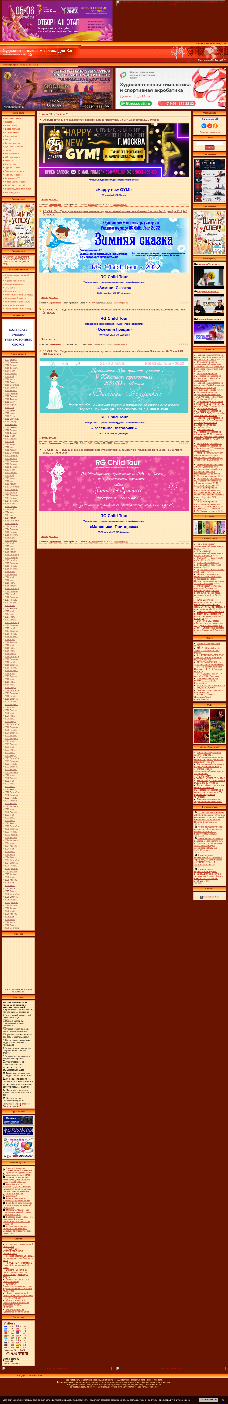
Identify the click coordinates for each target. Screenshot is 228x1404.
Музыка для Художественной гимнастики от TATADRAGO (19, 1174)
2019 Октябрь (11, 693)
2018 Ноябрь (11, 662)
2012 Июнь (10, 444)
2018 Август (10, 654)
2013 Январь (11, 464)
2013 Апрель (11, 472)
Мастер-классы (12, 284)
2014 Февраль (11, 501)
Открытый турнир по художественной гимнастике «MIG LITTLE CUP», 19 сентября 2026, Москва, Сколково (209, 412)
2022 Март (10, 775)
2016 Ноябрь (11, 594)
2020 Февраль (11, 704)
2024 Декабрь (11, 868)
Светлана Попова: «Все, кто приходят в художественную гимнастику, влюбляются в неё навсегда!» (209, 615)
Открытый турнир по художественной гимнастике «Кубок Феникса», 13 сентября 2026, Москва (208, 395)
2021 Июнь (10, 750)
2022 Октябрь (11, 795)
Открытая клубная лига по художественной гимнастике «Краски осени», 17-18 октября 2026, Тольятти (209, 447)
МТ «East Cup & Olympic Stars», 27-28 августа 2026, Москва (207, 650)
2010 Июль (10, 379)
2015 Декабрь (11, 563)
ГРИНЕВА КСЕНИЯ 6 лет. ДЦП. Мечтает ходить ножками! (209, 663)
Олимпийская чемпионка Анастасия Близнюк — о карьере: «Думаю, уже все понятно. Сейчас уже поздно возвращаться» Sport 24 (208, 590)
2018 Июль (10, 651)
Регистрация (26, 65)
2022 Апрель (11, 778)
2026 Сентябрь (12, 928)
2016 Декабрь (11, 597)
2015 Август (10, 552)
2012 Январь (11, 430)
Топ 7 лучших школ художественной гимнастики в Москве (208, 546)
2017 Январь (11, 600)
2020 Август (10, 721)
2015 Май (9, 543)
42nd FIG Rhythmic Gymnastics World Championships (204, 697)
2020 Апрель (11, 710)
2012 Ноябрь (11, 458)
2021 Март (10, 741)
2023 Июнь (10, 818)
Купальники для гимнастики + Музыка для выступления (209, 781)
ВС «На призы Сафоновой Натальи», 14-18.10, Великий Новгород (208, 669)
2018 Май (9, 645)
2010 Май (9, 376)
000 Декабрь (11, 359)
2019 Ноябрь (11, 696)
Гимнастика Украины (15, 302)
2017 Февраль (11, 603)
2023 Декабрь (11, 835)
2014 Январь (11, 498)
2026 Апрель (11, 914)
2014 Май (9, 509)
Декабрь (60, 114)
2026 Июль (10, 922)
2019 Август (10, 687)
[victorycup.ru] (209, 201)
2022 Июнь (10, 784)
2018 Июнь (10, 648)
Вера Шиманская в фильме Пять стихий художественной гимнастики (17, 1205)
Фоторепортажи (13, 305)
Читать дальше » (49, 199)
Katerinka (92, 205)
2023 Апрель (11, 812)
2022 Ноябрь (11, 798)
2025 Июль (10, 888)
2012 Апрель (11, 439)
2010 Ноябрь (11, 390)
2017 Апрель (11, 608)
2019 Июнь (10, 682)
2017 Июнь (10, 614)
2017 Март (10, 605)
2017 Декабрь (11, 631)
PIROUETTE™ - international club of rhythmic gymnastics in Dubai (17, 1265)
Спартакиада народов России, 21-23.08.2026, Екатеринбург (206, 680)
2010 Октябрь (11, 388)
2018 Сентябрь (12, 656)
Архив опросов (23, 1104)
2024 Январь (11, 837)
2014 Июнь (10, 512)
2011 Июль (10, 413)
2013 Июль (10, 481)
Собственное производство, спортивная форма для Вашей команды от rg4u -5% (209, 759)
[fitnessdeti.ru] (171, 108)
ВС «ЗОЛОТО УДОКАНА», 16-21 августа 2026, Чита (209, 686)
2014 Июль (10, 515)
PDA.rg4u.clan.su (211, 897)
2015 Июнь (10, 546)
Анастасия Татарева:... (208, 264)
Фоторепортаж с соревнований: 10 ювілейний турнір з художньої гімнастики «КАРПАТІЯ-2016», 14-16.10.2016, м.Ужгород (208, 860)
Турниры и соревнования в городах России (208, 691)
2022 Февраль (11, 772)
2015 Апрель (11, 540)
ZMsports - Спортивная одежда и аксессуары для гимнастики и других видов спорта (15, 1273)
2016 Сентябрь (12, 588)
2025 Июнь (10, 885)
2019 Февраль (11, 670)
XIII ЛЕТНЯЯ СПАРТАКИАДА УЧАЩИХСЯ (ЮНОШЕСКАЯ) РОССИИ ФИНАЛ (209, 657)
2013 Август (10, 484)
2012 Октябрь (11, 456)
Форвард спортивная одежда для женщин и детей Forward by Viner (18, 1258)
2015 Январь (11, 532)
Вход (35, 65)
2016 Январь (11, 566)
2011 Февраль (11, 399)
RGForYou (92, 303)
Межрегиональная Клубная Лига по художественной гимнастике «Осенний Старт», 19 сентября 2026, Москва (208, 456)
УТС (7, 288)
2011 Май (9, 407)
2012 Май (9, 441)
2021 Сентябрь (12, 758)
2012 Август (10, 450)
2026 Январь (11, 905)
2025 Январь (11, 871)
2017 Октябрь (11, 625)
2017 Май (9, 611)
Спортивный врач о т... (208, 291)
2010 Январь (11, 365)
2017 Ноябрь (11, 628)
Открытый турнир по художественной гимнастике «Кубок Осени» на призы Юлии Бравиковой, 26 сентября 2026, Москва (209, 367)
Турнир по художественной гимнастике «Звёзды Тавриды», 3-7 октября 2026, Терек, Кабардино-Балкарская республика (209, 422)
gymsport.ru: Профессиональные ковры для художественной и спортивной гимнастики (18, 1287)
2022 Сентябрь (12, 792)
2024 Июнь (10, 851)
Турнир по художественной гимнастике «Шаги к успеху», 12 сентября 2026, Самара (209, 403)
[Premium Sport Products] (57, 1369)
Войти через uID (209, 119)
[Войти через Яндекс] (209, 125)
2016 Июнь (10, 580)
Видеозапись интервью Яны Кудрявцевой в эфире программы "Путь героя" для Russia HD (18, 1220)
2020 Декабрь (11, 733)
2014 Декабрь (11, 529)
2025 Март (10, 877)
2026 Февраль (11, 908)
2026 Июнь (10, 919)
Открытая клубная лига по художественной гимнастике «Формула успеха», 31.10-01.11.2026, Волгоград (208, 482)
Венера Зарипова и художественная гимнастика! (16, 1199)
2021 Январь (11, 736)
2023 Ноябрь (11, 832)
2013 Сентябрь (12, 487)
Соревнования (12, 281)
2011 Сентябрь (12, 419)
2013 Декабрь (11, 495)
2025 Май (9, 883)
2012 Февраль (11, 433)
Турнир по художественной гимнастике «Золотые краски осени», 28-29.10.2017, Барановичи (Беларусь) (208, 830)
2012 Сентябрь (12, 453)
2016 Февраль (11, 569)
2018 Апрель (11, 642)
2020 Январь (11, 702)
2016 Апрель (11, 574)
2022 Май (9, 781)
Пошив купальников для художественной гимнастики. (208, 800)
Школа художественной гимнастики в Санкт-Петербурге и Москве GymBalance (18, 1295)
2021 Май (9, 747)
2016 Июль (10, 583)
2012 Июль (10, 447)
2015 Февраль (11, 535)
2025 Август (10, 891)
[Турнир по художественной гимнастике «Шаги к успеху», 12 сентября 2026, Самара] (18, 246)
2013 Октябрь (11, 489)
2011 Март (10, 402)
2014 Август (10, 518)
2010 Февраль (11, 368)
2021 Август (10, 755)
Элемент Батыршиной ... (209, 319)
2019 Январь (11, 668)
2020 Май (9, 713)
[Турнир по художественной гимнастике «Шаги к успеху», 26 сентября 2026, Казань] (209, 253)
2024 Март (10, 843)
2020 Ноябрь (11, 730)
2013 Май (9, 475)
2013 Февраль (11, 467)
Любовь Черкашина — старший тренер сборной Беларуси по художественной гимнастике (17, 1229)
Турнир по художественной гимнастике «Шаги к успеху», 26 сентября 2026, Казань (209, 357)
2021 (51, 114)
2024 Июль (10, 854)
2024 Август (10, 857)
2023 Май (9, 815)
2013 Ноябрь (11, 492)
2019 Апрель (11, 676)
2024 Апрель (11, 846)
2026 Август (10, 925)
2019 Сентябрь (12, 690)
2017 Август (10, 620)
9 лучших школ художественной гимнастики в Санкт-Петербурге (208, 553)
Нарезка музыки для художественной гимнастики (19, 1169)
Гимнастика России (14, 298)
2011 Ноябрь (11, 424)
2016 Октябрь (11, 591)
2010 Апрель (11, 374)
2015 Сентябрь (12, 555)
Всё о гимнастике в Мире (17, 295)
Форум (14, 65)
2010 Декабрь (11, 393)
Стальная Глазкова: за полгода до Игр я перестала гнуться (207, 565)
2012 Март (10, 436)
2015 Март (10, 538)
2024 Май (9, 849)
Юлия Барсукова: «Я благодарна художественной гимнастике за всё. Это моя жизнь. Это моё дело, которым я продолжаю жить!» (209, 604)
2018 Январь (11, 634)
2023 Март (10, 809)
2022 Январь (11, 769)
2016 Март (10, 571)
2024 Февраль (11, 840)
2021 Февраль (11, 738)
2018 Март (10, 639)
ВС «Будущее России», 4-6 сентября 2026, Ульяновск (208, 675)
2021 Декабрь (11, 767)
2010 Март (10, 371)
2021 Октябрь (11, 761)
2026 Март (10, 911)
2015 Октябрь (11, 557)
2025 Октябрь (11, 897)
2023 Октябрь (11, 829)
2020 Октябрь (11, 727)
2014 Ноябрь (11, 526)
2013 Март (10, 470)
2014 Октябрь (11, 523)
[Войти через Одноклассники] (215, 125)
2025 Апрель (11, 880)
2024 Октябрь (11, 863)
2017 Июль (10, 617)
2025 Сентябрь (12, 894)
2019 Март (10, 673)
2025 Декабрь (11, 902)
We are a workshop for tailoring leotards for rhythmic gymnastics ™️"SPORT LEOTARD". (16, 1303)
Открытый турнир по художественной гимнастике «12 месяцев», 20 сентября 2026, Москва (207, 377)
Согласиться (209, 1400)
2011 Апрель (11, 405)
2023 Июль (10, 820)
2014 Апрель (11, 506)
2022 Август (10, 789)
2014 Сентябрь (12, 521)
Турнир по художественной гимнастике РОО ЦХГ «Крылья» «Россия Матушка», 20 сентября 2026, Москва (209, 386)
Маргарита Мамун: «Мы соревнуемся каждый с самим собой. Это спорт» (17, 1212)
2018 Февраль (11, 637)
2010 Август (10, 382)
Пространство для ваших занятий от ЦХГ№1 (207, 753)
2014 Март (10, 504)
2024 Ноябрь (11, 866)
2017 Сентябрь (12, 622)
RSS (224, 60)
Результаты (10, 291)
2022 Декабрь (11, 801)
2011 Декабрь (11, 427)
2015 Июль (10, 549)
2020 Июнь (10, 716)
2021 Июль (10, 752)
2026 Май (9, 917)
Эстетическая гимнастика (17, 309)
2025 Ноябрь (11, 900)
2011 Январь (11, 396)
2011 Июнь (10, 410)
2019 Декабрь (11, 699)
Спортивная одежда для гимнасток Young (16, 1280)
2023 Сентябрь (12, 826)
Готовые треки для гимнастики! (14, 1195)
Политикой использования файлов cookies (168, 1400)
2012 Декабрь (11, 461)
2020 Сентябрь (12, 724)
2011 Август (10, 416)
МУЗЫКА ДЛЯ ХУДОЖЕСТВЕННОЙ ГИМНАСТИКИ (13, 1251)
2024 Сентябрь (12, 860)
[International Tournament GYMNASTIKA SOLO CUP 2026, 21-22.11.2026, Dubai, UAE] (18, 265)
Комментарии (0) (120, 205)
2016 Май (9, 577)
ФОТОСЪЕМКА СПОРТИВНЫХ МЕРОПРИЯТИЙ (209, 777)
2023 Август (10, 823)
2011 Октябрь (11, 422)
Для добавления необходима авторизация (18, 990)
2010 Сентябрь (12, 385)
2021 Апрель (11, 744)
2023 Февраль (11, 806)
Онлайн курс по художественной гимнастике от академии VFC (209, 771)
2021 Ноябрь (11, 764)
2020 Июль (10, 719)
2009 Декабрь (11, 362)
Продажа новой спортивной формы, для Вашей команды (209, 765)
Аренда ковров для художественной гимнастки (16, 1310)
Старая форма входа (210, 132)
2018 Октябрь (11, 659)
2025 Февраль (11, 874)
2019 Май (9, 679)
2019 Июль (10, 685)
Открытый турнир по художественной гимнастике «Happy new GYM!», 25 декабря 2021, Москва (101, 119)
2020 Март (10, 707)
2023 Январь (11, 803)
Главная (6, 65)
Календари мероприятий (17, 275)
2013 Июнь (10, 478)
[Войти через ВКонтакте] (203, 125)
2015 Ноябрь (11, 560)
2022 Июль (10, 786)
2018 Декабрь (11, 665)
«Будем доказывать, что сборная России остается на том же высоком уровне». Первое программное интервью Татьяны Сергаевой (209, 579)
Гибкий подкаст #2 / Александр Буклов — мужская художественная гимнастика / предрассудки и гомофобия (17, 1188)
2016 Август (10, 586)
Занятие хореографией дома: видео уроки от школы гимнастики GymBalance (16, 1179)
